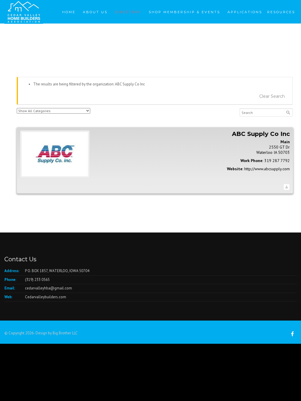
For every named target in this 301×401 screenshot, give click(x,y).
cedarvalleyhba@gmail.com (48, 288)
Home (69, 12)
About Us (95, 12)
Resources (281, 12)
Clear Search (272, 96)
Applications (245, 12)
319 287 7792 (277, 160)
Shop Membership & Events (184, 12)
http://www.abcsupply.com (267, 168)
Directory (128, 12)
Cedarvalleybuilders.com (45, 296)
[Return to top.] (286, 186)
